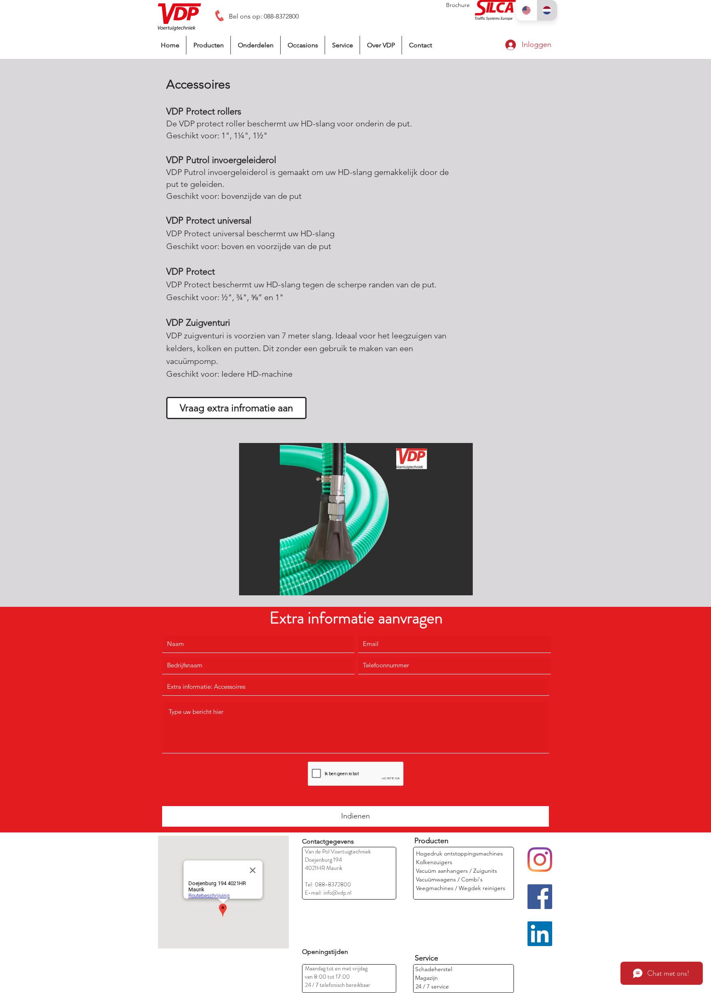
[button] (356, 519)
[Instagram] (539, 859)
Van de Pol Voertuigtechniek (338, 851)
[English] (526, 10)
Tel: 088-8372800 (328, 884)
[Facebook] (539, 896)
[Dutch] (547, 10)
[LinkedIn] (539, 933)
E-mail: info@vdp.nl (328, 892)
